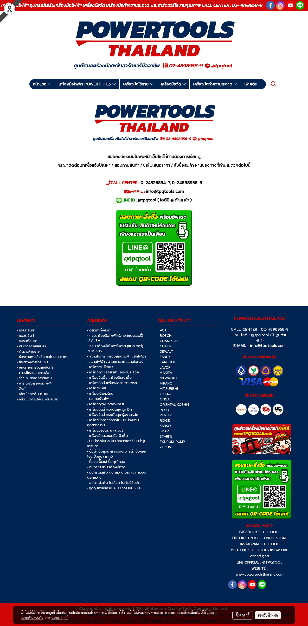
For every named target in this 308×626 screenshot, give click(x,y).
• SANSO (164, 425)
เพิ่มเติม (251, 84)
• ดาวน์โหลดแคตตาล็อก (34, 372)
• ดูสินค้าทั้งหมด (98, 330)
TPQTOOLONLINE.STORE (267, 538)
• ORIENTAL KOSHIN (173, 404)
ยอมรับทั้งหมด (268, 615)
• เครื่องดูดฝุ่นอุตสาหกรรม (106, 404)
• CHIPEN (165, 346)
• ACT (162, 330)
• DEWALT (165, 351)
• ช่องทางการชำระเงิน (32, 362)
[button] (273, 84)
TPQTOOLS (270, 532)
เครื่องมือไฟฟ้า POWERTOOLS (85, 84)
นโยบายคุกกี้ (59, 617)
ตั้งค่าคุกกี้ (242, 615)
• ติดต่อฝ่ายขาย (28, 351)
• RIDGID (164, 420)
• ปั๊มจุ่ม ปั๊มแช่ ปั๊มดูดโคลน (106, 461)
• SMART (164, 431)
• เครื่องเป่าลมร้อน (100, 393)
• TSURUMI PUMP (171, 441)
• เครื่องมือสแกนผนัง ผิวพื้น (107, 435)
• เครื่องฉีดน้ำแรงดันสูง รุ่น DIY (110, 409)
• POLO (163, 410)
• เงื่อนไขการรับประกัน (32, 394)
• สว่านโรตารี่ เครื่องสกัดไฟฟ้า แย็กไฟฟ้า (116, 356)
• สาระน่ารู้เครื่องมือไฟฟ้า (34, 383)
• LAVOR (164, 367)
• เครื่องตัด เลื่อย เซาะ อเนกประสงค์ (113, 372)
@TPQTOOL (272, 562)
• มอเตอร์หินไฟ (98, 398)
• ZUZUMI (165, 447)
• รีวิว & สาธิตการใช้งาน (34, 378)
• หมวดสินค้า (26, 335)
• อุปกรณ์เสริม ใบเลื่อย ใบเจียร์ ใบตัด (114, 482)
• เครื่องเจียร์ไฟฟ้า (100, 367)
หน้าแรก (40, 84)
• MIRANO (165, 383)
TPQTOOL (270, 544)
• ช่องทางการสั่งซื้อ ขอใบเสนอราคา (42, 356)
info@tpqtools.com (268, 346)
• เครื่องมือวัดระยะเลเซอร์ (105, 430)
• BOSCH (165, 335)
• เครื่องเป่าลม (97, 388)
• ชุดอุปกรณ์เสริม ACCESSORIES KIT (114, 488)
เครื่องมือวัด (171, 84)
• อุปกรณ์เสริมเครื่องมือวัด (106, 467)
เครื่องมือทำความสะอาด (213, 84)
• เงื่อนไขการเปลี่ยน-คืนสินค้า (37, 399)
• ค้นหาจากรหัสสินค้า (31, 346)
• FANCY (164, 356)
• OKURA (165, 394)
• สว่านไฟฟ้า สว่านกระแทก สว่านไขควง (115, 361)
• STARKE (165, 436)
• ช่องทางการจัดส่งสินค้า (35, 367)
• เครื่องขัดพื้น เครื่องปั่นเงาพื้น (109, 377)
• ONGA (164, 399)
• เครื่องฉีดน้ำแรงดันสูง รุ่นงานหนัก (112, 414)
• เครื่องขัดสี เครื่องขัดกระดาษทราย (112, 382)
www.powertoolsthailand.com (259, 574)
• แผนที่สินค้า (26, 330)
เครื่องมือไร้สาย (136, 84)
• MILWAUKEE (168, 378)
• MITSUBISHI (168, 388)
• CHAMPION (168, 341)
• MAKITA (165, 372)
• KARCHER (166, 362)
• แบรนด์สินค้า (27, 341)
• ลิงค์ (21, 388)
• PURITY (165, 415)
